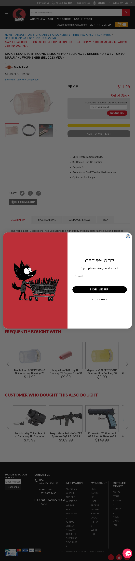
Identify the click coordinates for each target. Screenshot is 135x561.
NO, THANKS (100, 299)
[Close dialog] (128, 236)
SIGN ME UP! (100, 289)
